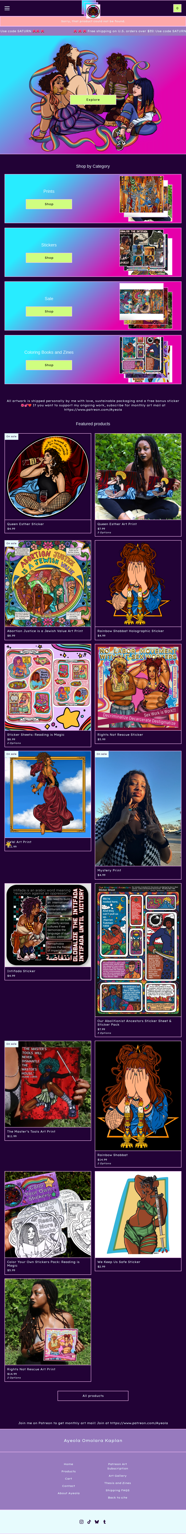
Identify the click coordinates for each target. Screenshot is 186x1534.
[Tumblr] (104, 1522)
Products (68, 1471)
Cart (68, 1478)
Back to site (117, 1497)
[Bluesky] (97, 1522)
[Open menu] (7, 8)
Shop (49, 204)
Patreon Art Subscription (117, 1466)
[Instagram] (81, 1522)
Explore (93, 99)
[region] (93, 31)
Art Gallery (118, 1475)
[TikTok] (89, 1522)
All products (93, 1396)
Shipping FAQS (118, 1490)
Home (68, 1464)
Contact (68, 1486)
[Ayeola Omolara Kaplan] (93, 11)
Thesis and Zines (117, 1483)
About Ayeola (69, 1493)
